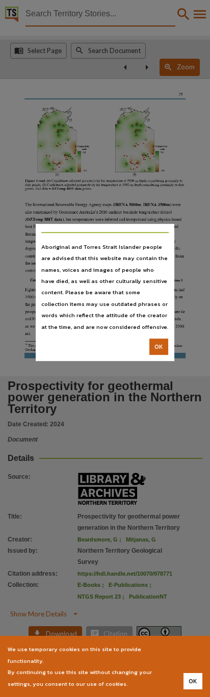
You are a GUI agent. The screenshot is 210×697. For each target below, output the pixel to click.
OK (158, 346)
